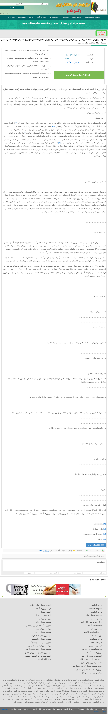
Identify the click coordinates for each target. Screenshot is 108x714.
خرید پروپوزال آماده (43, 609)
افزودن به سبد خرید (78, 75)
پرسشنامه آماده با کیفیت (92, 632)
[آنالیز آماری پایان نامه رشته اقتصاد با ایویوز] (68, 594)
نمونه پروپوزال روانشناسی (41, 639)
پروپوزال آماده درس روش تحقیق (38, 625)
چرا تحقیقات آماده (95, 625)
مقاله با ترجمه (76, 17)
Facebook (98, 712)
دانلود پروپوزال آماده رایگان (40, 605)
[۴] (59, 143)
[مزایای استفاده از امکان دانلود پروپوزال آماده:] (17, 594)
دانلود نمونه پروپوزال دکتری (91, 663)
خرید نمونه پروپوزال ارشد (92, 656)
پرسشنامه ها (54, 17)
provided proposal (95, 609)
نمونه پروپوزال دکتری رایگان (91, 659)
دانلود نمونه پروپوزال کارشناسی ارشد (87, 666)
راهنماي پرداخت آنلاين (40, 78)
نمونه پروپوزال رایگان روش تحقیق (38, 653)
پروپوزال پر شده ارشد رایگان (40, 642)
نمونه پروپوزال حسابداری (41, 636)
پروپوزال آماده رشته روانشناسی (94, 556)
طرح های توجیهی (95, 642)
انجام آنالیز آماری (44, 659)
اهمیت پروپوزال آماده (94, 615)
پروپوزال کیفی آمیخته (93, 653)
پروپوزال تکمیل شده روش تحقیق (89, 670)
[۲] (53, 126)
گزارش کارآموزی (95, 646)
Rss (104, 712)
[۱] (16, 123)
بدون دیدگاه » (72, 62)
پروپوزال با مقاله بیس (25, 17)
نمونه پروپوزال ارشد (43, 629)
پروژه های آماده (96, 639)
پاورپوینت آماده (96, 636)
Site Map (5, 709)
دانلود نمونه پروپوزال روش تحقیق (38, 656)
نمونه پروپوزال (96, 629)
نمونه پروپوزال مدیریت (42, 632)
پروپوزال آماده (41, 17)
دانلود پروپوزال (45, 612)
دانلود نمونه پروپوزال (43, 615)
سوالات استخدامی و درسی (91, 649)
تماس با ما (11, 17)
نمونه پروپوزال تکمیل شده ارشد (38, 646)
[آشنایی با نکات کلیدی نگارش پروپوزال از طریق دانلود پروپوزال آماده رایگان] (43, 594)
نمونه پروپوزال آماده (43, 622)
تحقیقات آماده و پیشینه (92, 17)
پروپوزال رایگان (45, 619)
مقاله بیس (65, 17)
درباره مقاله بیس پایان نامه (91, 622)
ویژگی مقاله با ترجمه (93, 619)
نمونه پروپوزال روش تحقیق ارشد (38, 649)
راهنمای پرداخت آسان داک (92, 673)
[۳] (25, 133)
